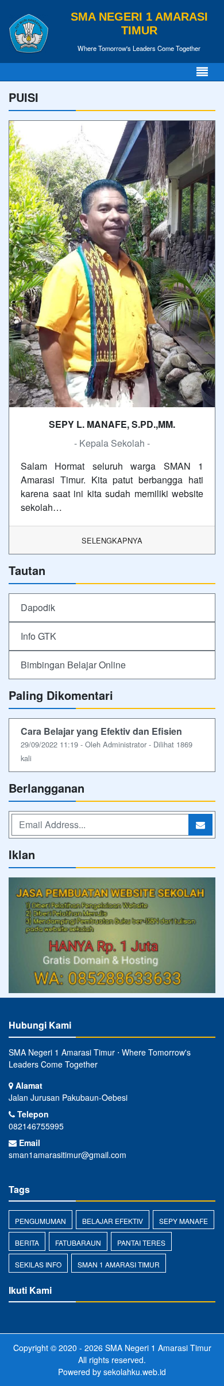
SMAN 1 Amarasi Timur (119, 1264)
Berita (27, 1242)
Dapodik (38, 607)
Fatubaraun (78, 1242)
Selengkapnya (112, 540)
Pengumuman (40, 1221)
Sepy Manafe (183, 1221)
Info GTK (38, 636)
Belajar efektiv (112, 1221)
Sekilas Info (38, 1264)
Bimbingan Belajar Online (73, 664)
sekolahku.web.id (134, 1371)
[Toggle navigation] (202, 72)
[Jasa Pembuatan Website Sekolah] (112, 936)
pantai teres (141, 1242)
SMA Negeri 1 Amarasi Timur (157, 1347)
